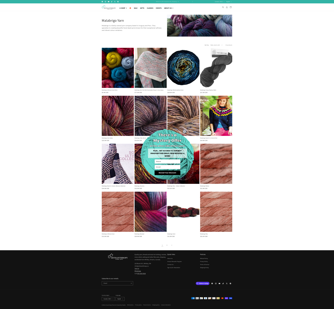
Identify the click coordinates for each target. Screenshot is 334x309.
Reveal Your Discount (167, 173)
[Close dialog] (184, 131)
